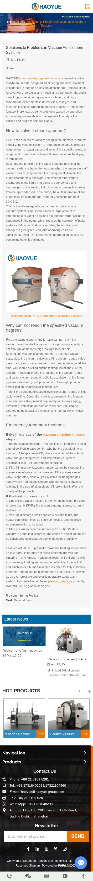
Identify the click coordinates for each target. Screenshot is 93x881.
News (21, 21)
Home (11, 21)
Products (11, 761)
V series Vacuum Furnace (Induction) (65, 734)
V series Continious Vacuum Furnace (20, 734)
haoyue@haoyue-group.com (42, 792)
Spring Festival (29, 595)
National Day (22, 600)
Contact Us (44, 771)
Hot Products (21, 690)
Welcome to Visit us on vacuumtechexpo (24, 650)
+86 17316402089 (41, 804)
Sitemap (34, 865)
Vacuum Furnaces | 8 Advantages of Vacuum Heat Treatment (68, 659)
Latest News (16, 619)
